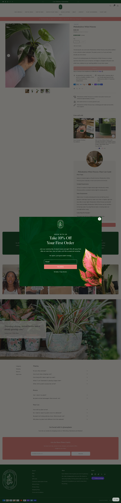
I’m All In (60, 267)
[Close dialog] (99, 218)
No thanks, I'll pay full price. (60, 271)
